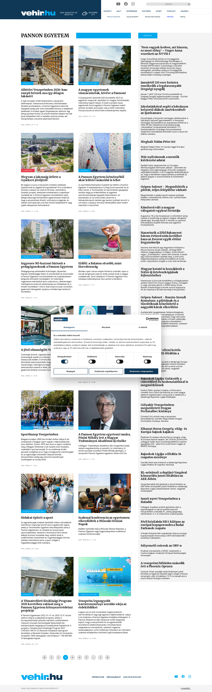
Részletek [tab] (106, 327)
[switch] (92, 362)
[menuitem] (108, 11)
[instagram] (133, 4)
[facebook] (126, 4)
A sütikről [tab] (143, 327)
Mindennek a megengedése (141, 371)
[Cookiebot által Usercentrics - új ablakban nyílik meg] (148, 319)
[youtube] (118, 4)
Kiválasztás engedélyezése (106, 371)
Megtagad (70, 371)
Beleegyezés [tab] (69, 327)
